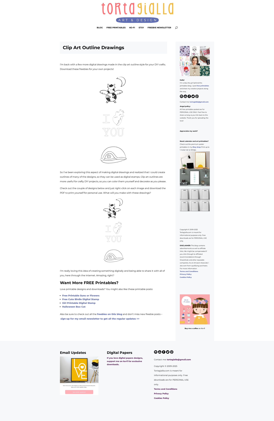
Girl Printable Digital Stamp (78, 303)
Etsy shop (197, 147)
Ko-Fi (132, 28)
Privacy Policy (186, 274)
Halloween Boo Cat (73, 306)
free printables (203, 86)
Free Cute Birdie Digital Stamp (80, 299)
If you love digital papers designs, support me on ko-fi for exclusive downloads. (125, 361)
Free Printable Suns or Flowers (80, 295)
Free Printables (116, 28)
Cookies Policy (186, 277)
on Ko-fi (202, 328)
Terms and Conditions (189, 271)
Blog (100, 28)
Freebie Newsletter (159, 28)
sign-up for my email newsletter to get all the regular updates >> (100, 318)
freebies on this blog (109, 314)
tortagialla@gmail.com (199, 102)
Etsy (141, 28)
